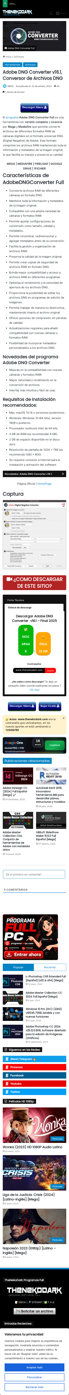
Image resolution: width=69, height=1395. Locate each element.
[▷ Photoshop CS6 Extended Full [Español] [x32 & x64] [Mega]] (13, 981)
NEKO (11, 86)
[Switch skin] (51, 14)
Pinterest (16, 1067)
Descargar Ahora (33, 107)
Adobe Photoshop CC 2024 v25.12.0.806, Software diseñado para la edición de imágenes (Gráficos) (46, 1032)
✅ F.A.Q (49, 1302)
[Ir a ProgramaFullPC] (34, 937)
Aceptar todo (34, 1367)
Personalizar (34, 1377)
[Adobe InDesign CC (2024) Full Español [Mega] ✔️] (18, 775)
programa (12, 117)
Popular (18, 967)
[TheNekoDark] (17, 13)
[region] (34, 1361)
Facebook (17, 1075)
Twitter (15, 1092)
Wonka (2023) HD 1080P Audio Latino (32, 1147)
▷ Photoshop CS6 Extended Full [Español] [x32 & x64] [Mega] (46, 978)
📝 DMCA (20, 1302)
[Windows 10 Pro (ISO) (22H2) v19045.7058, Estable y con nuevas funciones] (13, 1014)
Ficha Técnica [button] (15, 600)
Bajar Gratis (48, 705)
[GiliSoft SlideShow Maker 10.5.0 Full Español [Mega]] (51, 820)
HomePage (44, 483)
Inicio (8, 56)
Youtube (16, 1083)
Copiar (50, 670)
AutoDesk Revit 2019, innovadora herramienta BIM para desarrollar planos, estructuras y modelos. (51, 795)
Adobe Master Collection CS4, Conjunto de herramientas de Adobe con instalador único (16, 841)
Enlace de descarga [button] (19, 607)
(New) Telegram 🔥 (23, 1059)
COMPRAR (54, 745)
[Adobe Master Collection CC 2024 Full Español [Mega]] (13, 998)
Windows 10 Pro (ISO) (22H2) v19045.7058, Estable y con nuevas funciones (44, 1012)
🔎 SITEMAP (35, 1302)
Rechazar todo (34, 1387)
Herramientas (12, 64)
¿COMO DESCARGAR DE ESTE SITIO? (37, 583)
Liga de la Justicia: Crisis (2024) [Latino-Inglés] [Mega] (29, 1197)
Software (19, 56)
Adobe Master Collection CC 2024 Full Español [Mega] (44, 994)
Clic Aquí (35, 689)
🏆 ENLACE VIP (43, 644)
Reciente (50, 967)
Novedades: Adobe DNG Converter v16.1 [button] (28, 473)
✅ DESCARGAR (26, 640)
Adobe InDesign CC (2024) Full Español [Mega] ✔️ (15, 791)
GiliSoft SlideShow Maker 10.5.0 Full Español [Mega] (47, 835)
